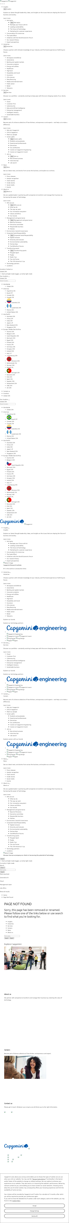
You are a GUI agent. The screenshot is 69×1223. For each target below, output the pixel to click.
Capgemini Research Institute (12, 565)
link (5, 9)
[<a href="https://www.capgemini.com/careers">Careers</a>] (34, 1024)
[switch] (0, 273)
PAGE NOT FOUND (18, 904)
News (8, 167)
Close (3, 867)
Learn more (6, 18)
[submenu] (10, 572)
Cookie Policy (16, 1201)
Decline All (34, 1216)
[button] (6, 396)
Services (8, 92)
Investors (10, 1126)
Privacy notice (11, 1133)
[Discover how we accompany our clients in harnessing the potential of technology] (36, 853)
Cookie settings (11, 1137)
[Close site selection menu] (9, 276)
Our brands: (7, 1152)
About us (9, 191)
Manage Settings (34, 1211)
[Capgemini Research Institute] (36, 563)
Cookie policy (11, 1139)
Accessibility (11, 1131)
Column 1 (10, 1165)
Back (12, 22)
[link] (8, 1)
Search (2, 858)
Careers (8, 119)
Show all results (5, 891)
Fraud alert (10, 1141)
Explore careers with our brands (13, 739)
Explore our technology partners (13, 623)
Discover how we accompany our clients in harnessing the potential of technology (28, 855)
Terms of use (11, 1128)
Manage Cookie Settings (38, 1179)
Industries (9, 46)
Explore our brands (9, 619)
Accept (34, 1205)
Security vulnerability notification (16, 1135)
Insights (8, 9)
